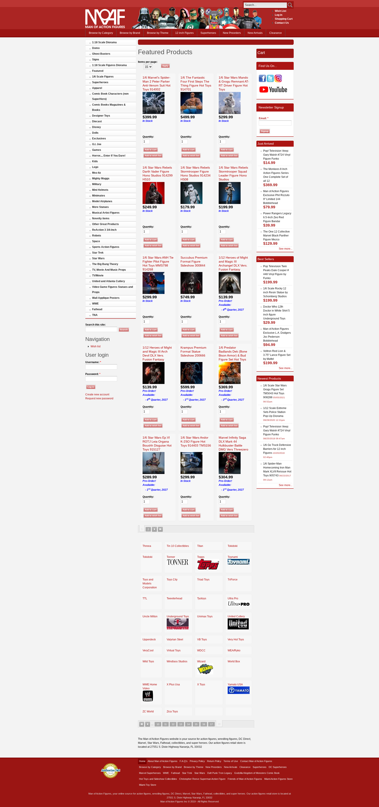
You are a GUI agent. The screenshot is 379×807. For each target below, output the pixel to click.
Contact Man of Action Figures (256, 761)
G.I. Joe (96, 144)
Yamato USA (235, 684)
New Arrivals (255, 32)
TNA (95, 315)
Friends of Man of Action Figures (245, 779)
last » (160, 529)
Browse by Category (101, 32)
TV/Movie (98, 275)
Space (96, 241)
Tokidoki (233, 546)
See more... (285, 248)
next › (154, 529)
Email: (263, 118)
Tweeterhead (174, 598)
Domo (96, 48)
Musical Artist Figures (106, 212)
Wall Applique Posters (106, 297)
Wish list (95, 346)
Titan (200, 546)
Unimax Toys (205, 616)
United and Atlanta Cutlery (108, 281)
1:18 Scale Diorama (104, 42)
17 (211, 724)
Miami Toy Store (147, 785)
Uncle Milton (150, 616)
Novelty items (100, 218)
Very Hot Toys (236, 639)
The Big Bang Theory (105, 264)
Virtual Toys (174, 650)
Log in (278, 14)
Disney (96, 127)
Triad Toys (203, 579)
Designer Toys (101, 115)
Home (142, 761)
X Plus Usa (173, 684)
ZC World (148, 711)
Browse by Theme (157, 32)
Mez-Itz (96, 172)
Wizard (201, 661)
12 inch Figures (184, 32)
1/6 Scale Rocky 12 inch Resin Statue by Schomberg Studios (275, 292)
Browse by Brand (130, 32)
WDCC (201, 650)
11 (165, 724)
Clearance (275, 32)
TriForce (233, 579)
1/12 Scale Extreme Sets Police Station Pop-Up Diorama (274, 412)
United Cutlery (236, 616)
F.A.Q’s (184, 761)
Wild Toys (148, 661)
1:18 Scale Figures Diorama (109, 65)
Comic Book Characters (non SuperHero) (110, 96)
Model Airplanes (102, 201)
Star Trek (98, 252)
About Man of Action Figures (162, 761)
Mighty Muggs (100, 178)
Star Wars (98, 258)
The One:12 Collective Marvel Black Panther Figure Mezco (276, 235)
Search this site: (95, 324)
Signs (95, 59)
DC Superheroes (278, 767)
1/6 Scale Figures (103, 76)
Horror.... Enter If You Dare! (108, 155)
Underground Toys (178, 616)
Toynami (233, 556)
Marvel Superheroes (150, 773)
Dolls (95, 132)
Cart (261, 52)
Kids (95, 161)
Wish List (280, 11)
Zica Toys (172, 711)
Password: (92, 374)
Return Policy (214, 761)
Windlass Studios (177, 661)
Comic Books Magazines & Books (109, 107)
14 (188, 724)
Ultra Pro (233, 598)
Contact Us (282, 22)
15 (196, 724)
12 (173, 724)
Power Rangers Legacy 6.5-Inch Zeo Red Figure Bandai (277, 217)
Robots (96, 235)
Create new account (97, 394)
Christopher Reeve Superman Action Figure (202, 779)
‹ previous (147, 724)
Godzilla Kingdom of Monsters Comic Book (257, 773)
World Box (234, 661)
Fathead (97, 309)
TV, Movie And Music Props (109, 269)
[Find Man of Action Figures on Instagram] (278, 81)
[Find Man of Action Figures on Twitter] (270, 81)
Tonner (171, 556)
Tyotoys (201, 598)
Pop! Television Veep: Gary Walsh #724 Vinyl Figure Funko (276, 154)
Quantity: (148, 136)
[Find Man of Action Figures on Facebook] (262, 81)
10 (158, 724)
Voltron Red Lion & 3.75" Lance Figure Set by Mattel (276, 354)
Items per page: (147, 61)
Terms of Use (230, 761)
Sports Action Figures (105, 247)
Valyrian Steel (175, 639)
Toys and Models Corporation (150, 583)
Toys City (172, 579)
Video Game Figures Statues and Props (112, 289)
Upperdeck (149, 639)
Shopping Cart (284, 18)
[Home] (105, 27)
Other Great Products (105, 224)
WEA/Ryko (234, 650)
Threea (147, 546)
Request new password (99, 398)
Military (96, 184)
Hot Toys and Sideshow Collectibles (158, 779)
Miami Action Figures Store (278, 779)
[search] (265, 5)
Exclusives (99, 138)
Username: (93, 362)
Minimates (98, 195)
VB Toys (202, 639)
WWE (95, 303)
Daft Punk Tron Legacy (219, 773)
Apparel (97, 88)
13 (180, 724)
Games (96, 149)
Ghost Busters (101, 53)
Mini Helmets (100, 189)
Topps (200, 556)
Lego (95, 167)
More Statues (100, 207)
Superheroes (208, 32)
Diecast (97, 121)
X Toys (201, 684)
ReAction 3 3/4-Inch (104, 229)
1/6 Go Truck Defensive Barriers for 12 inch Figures (277, 448)
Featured (97, 70)
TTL (145, 598)
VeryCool (148, 650)
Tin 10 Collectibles (178, 546)
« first (141, 724)
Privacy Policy (197, 761)
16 (203, 724)
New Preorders (232, 32)
